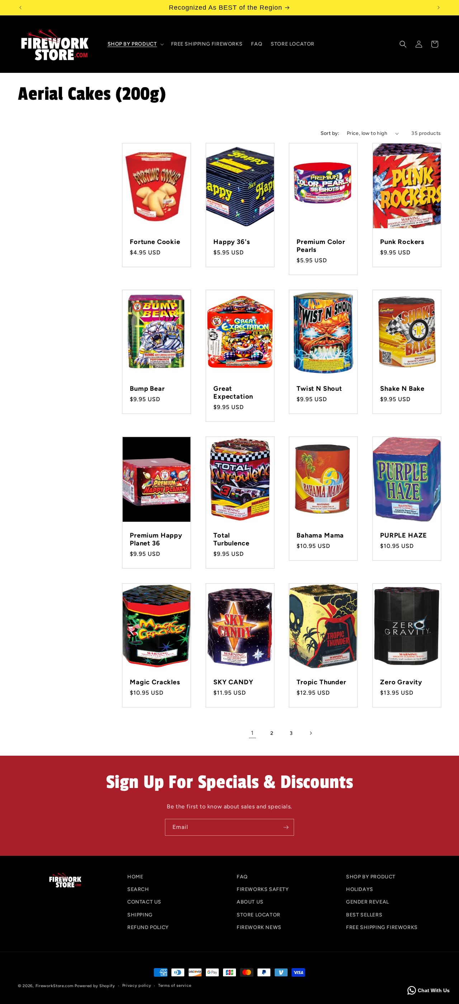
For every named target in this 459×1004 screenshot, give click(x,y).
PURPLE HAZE (403, 535)
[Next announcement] (438, 7)
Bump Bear (147, 389)
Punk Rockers (402, 242)
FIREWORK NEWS (259, 927)
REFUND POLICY (148, 927)
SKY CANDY (233, 682)
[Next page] (310, 733)
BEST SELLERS (364, 915)
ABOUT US (250, 902)
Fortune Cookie (155, 242)
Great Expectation (233, 392)
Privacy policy (136, 985)
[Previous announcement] (20, 7)
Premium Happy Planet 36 (156, 539)
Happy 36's (231, 242)
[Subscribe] (286, 827)
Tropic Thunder (321, 682)
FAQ (242, 877)
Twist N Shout (319, 389)
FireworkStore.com (55, 986)
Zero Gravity (401, 682)
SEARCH (138, 890)
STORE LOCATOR (258, 915)
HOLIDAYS (359, 890)
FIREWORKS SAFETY (263, 890)
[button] (135, 44)
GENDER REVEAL (367, 902)
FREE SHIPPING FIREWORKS (382, 927)
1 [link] (252, 732)
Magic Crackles (155, 682)
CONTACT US (144, 902)
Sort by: (330, 133)
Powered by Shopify (95, 986)
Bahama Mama (320, 535)
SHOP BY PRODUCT (371, 877)
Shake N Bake (402, 389)
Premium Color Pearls (321, 246)
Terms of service (174, 985)
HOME (135, 877)
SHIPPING (140, 915)
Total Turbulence (231, 539)
